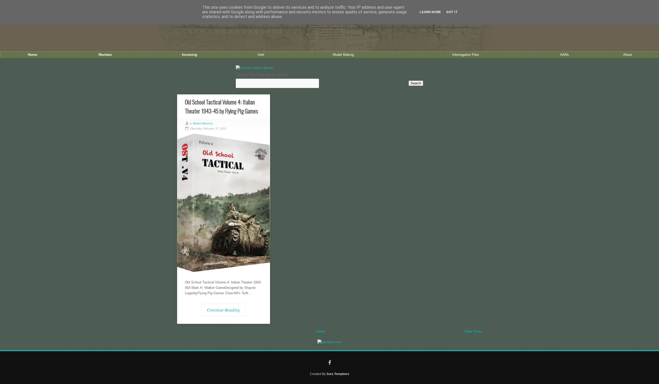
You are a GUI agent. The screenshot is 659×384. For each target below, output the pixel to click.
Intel (261, 55)
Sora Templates (337, 374)
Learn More (430, 12)
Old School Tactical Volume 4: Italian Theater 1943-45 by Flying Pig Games (221, 106)
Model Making (343, 55)
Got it (452, 12)
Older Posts (473, 331)
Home (32, 55)
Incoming (189, 55)
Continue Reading (223, 310)
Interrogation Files (465, 55)
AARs (564, 55)
